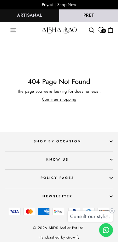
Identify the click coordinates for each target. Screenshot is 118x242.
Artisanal (29, 15)
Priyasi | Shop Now (59, 5)
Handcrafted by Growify (59, 237)
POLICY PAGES (57, 177)
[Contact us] (106, 230)
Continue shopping (59, 99)
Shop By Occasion (57, 141)
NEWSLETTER (57, 196)
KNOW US (57, 159)
